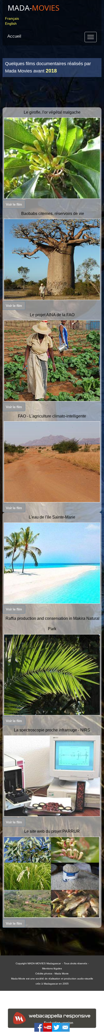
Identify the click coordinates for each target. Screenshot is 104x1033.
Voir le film (14, 204)
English (11, 23)
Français (12, 18)
